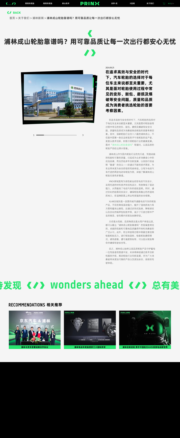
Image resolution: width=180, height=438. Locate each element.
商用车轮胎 (47, 3)
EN (173, 3)
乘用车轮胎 (29, 3)
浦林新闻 (38, 18)
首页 (12, 18)
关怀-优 (114, 3)
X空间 (132, 3)
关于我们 (150, 3)
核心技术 (65, 3)
